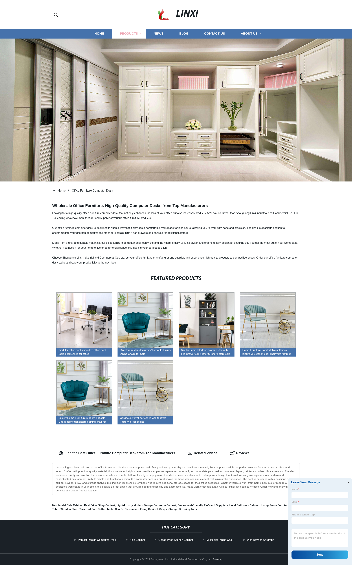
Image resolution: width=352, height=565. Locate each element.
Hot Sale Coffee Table (100, 509)
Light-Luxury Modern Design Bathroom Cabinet (146, 505)
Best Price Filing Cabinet (99, 505)
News (159, 33)
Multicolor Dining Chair (219, 539)
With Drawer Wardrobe (260, 539)
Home (99, 33)
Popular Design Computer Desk (97, 539)
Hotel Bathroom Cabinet (244, 505)
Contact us (214, 33)
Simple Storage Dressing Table (178, 509)
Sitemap (217, 559)
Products (129, 33)
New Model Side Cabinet (67, 505)
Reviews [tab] (242, 453)
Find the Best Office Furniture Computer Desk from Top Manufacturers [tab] (120, 453)
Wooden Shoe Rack (72, 509)
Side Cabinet (137, 539)
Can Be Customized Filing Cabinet (136, 509)
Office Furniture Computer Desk (92, 190)
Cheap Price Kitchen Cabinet (175, 539)
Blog (183, 33)
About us (249, 33)
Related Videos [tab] (205, 453)
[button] (55, 15)
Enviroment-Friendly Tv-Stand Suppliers (203, 505)
